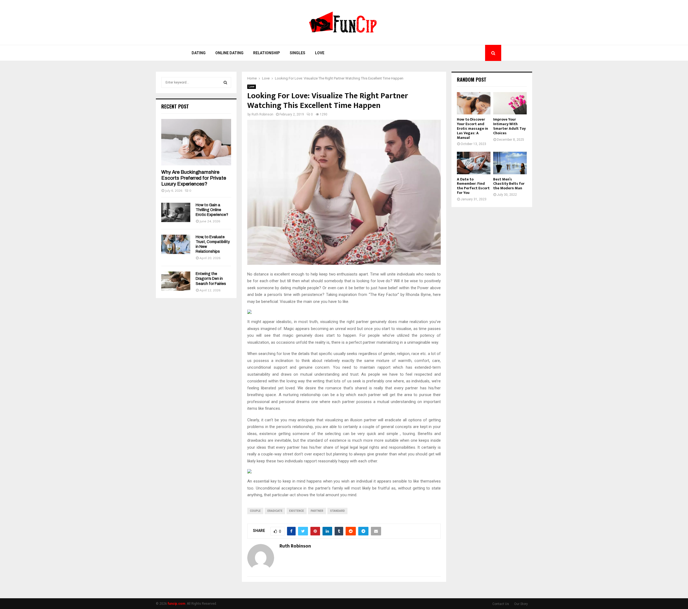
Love (319, 53)
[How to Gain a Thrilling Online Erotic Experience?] (175, 212)
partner (317, 510)
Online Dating (229, 53)
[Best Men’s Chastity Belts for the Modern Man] (510, 163)
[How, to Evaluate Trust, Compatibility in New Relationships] (175, 244)
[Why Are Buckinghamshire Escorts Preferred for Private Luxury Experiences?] (196, 142)
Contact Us (500, 604)
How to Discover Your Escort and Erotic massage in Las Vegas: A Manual (472, 128)
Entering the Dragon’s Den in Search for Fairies (211, 278)
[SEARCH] (225, 82)
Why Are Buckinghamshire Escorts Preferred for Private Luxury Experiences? (193, 177)
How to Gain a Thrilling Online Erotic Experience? (212, 210)
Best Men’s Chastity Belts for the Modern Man (509, 183)
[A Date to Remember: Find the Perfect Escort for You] (473, 163)
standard (337, 510)
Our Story (521, 604)
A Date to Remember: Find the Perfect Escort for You (473, 186)
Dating (199, 53)
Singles (297, 53)
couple (255, 510)
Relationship (266, 53)
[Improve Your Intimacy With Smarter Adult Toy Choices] (510, 103)
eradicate (274, 510)
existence (296, 510)
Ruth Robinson (262, 114)
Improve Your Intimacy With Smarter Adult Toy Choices (509, 126)
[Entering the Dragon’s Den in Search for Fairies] (175, 281)
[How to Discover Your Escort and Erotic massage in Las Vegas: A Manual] (473, 103)
